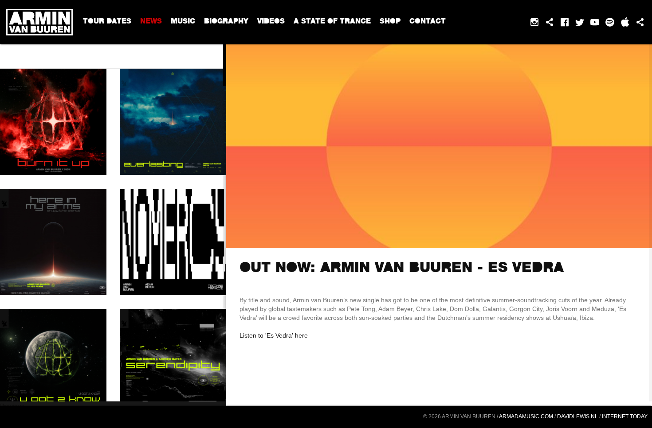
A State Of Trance (332, 22)
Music (183, 22)
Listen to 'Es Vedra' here (274, 335)
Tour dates (107, 22)
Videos (271, 22)
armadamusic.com (526, 416)
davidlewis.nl (577, 416)
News (151, 22)
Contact (427, 22)
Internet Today (625, 416)
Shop (390, 22)
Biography (226, 22)
